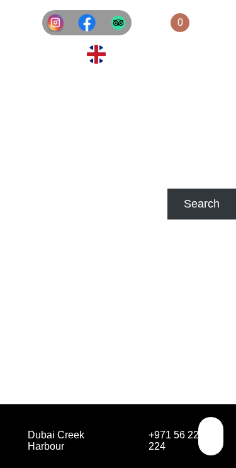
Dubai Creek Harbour (56, 441)
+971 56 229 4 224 (181, 441)
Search (18, 181)
